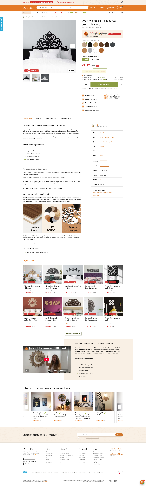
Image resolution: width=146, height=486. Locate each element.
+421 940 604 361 (116, 449)
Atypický (102, 146)
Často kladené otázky (98, 455)
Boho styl (111, 137)
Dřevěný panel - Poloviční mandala (91, 287)
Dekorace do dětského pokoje (66, 455)
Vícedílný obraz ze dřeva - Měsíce (73, 287)
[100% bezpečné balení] (106, 96)
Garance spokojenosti (35, 472)
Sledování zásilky (97, 464)
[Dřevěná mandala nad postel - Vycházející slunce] (73, 306)
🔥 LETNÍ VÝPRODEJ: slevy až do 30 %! (42, 2)
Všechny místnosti (64, 462)
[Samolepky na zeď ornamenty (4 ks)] (52, 306)
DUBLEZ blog (96, 462)
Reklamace (55, 472)
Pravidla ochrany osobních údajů (96, 480)
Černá (101, 155)
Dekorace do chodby (64, 459)
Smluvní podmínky (99, 481)
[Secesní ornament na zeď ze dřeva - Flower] (32, 306)
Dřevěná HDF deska (104, 166)
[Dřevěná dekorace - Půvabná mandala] (93, 306)
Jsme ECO (74, 472)
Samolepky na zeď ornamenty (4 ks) (51, 319)
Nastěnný (108, 141)
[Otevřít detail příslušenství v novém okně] (95, 77)
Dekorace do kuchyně (64, 457)
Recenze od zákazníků (98, 453)
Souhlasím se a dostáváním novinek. (94, 438)
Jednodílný (102, 141)
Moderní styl (100, 192)
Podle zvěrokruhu (82, 461)
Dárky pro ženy (82, 453)
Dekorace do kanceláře (65, 461)
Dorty (47, 457)
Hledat (91, 7)
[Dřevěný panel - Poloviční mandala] (93, 274)
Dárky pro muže (82, 455)
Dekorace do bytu (50, 451)
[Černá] (26, 78)
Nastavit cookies (99, 472)
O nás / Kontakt (96, 451)
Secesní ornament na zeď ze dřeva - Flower (31, 319)
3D (111, 141)
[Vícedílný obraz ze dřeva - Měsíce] (73, 274)
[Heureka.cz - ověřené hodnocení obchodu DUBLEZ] (25, 472)
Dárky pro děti (82, 457)
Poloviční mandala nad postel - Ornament (52, 287)
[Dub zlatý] (36, 78)
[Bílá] (45, 78)
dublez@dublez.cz (116, 454)
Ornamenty (109, 192)
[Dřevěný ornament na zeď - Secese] (113, 274)
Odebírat (119, 434)
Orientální (107, 137)
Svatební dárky (82, 459)
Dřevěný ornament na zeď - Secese (112, 287)
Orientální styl (96, 195)
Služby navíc (96, 461)
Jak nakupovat (82, 472)
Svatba (47, 459)
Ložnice (105, 192)
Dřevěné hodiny (49, 453)
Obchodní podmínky (64, 472)
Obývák (94, 192)
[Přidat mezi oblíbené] (121, 84)
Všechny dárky (82, 462)
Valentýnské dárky (83, 451)
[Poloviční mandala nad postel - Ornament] (52, 274)
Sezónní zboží (49, 461)
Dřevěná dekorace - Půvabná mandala (91, 319)
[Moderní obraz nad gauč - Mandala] (32, 274)
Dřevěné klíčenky (50, 462)
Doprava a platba (46, 472)
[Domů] (23, 17)
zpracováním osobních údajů (92, 438)
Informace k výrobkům (98, 459)
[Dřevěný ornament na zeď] (113, 306)
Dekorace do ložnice (64, 453)
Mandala (102, 132)
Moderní (102, 137)
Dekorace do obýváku (64, 451)
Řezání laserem (103, 160)
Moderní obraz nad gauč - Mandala (32, 287)
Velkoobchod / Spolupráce (98, 457)
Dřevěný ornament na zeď (112, 319)
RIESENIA (45, 481)
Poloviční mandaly (97, 193)
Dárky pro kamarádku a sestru (108, 193)
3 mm (101, 179)
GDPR (89, 472)
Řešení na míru (49, 455)
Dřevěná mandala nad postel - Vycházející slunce (72, 320)
